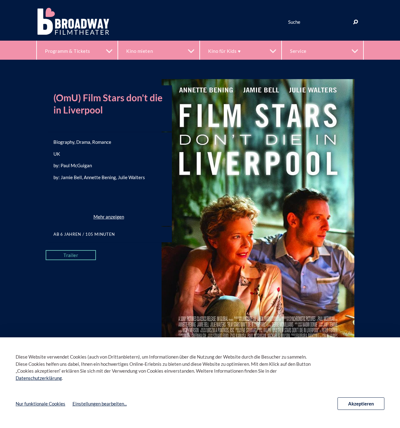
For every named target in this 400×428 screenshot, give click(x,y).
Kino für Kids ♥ (224, 51)
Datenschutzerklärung (39, 378)
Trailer (70, 255)
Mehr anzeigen (108, 216)
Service (298, 51)
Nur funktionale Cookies (40, 403)
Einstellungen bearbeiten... (99, 403)
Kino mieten (139, 51)
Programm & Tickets (67, 51)
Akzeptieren (361, 403)
